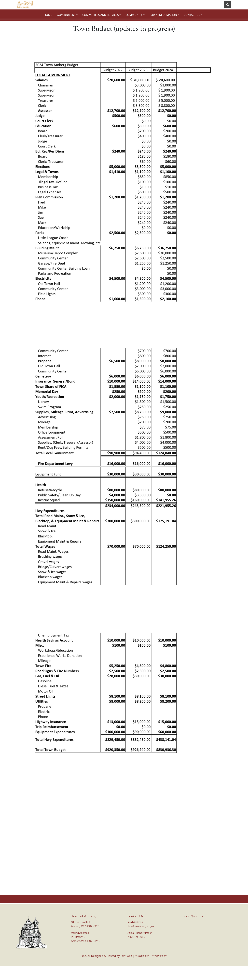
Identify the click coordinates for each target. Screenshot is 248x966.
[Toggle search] (227, 4)
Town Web (126, 955)
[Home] (25, 4)
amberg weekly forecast (199, 932)
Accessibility (142, 955)
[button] (68, 14)
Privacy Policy (159, 955)
